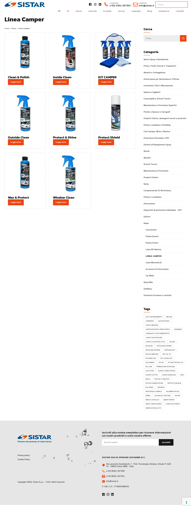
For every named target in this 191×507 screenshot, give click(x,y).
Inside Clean (62, 77)
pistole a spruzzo (162, 379)
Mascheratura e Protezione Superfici (160, 105)
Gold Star (150, 371)
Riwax (13, 28)
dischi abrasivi (152, 354)
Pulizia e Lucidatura (152, 197)
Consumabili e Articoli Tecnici (157, 98)
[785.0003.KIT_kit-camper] (115, 53)
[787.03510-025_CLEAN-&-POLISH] (25, 53)
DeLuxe (172, 342)
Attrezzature (149, 203)
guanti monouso (169, 375)
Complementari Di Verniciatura (157, 190)
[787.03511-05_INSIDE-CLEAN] (70, 53)
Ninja (148, 379)
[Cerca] (183, 38)
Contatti (180, 11)
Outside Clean (18, 137)
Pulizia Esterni (152, 236)
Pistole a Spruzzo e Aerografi (157, 112)
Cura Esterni (151, 229)
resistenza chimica (154, 391)
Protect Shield (109, 137)
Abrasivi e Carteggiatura (154, 72)
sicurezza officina (162, 396)
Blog (149, 11)
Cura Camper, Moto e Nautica (157, 131)
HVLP (182, 375)
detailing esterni (164, 346)
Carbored (150, 321)
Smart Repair (168, 400)
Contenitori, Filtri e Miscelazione (158, 85)
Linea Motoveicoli (154, 262)
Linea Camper (154, 256)
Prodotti (107, 11)
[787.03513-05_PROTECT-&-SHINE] (70, 113)
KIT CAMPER (107, 77)
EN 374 (161, 362)
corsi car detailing (154, 337)
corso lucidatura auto (155, 342)
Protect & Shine (64, 137)
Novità (146, 151)
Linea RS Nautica (153, 249)
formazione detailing (165, 366)
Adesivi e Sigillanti (152, 92)
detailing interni (153, 350)
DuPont (147, 216)
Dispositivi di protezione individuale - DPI (163, 210)
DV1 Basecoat (151, 358)
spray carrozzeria (154, 404)
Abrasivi (147, 157)
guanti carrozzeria (166, 371)
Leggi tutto (16, 82)
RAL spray (149, 387)
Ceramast (178, 329)
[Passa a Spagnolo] (68, 11)
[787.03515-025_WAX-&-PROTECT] (25, 173)
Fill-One (149, 366)
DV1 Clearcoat (166, 358)
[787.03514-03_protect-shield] (115, 113)
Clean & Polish (18, 77)
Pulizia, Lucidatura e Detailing (157, 125)
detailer (149, 346)
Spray (146, 184)
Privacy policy (24, 455)
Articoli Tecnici (150, 164)
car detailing (163, 321)
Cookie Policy (24, 459)
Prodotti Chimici (151, 177)
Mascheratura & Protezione (156, 171)
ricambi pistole (172, 391)
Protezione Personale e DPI (156, 138)
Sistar (177, 396)
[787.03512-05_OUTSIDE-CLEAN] (25, 113)
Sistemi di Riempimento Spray (157, 144)
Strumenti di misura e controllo (158, 295)
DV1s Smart (150, 362)
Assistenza (164, 11)
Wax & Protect (18, 197)
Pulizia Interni (152, 243)
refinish (161, 387)
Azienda (92, 11)
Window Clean (63, 197)
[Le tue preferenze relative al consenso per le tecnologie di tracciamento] (186, 502)
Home (79, 11)
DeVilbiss (148, 289)
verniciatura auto (153, 408)
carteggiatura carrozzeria (158, 329)
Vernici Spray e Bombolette (156, 59)
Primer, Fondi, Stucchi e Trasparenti (160, 66)
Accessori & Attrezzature (157, 269)
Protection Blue (174, 383)
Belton (169, 317)
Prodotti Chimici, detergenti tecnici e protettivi (165, 118)
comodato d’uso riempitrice (158, 333)
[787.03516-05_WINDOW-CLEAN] (70, 173)
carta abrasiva (152, 325)
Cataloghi (136, 11)
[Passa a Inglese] (59, 11)
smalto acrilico (152, 400)
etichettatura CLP (175, 362)
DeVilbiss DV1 (169, 350)
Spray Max (148, 282)
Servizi (121, 11)
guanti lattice (152, 375)
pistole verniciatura (154, 383)
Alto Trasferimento (154, 317)
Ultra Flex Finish (173, 404)
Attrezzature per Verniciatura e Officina (161, 79)
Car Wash (150, 275)
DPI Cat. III (167, 354)
